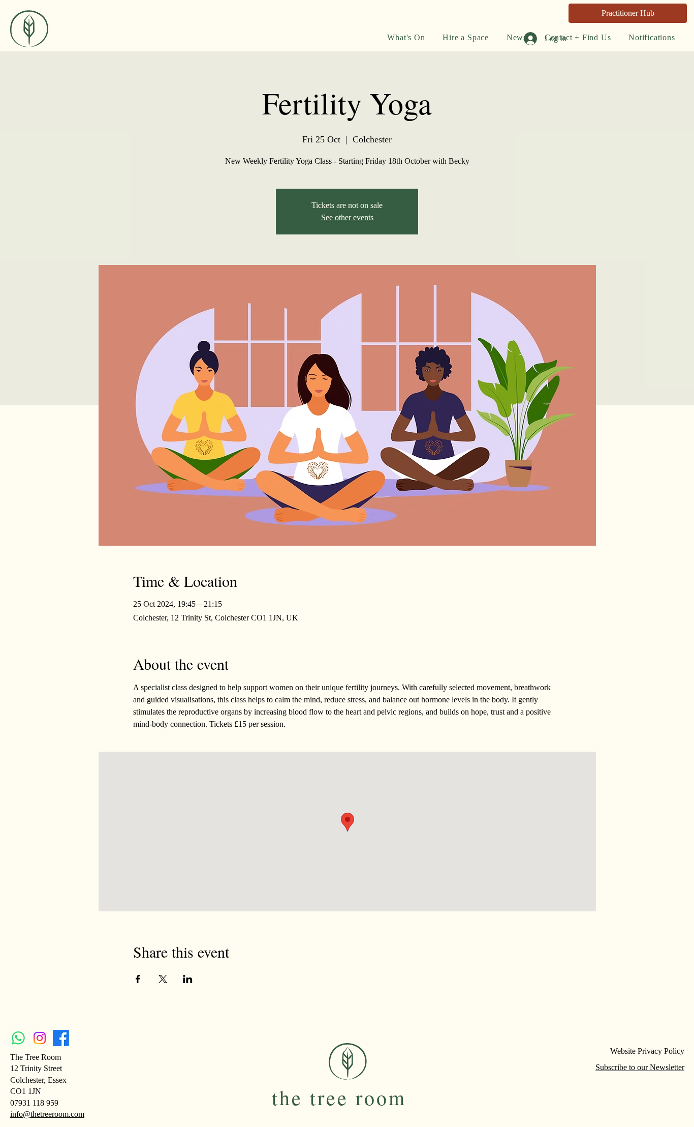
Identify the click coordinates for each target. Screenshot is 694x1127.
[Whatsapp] (18, 1038)
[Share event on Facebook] (138, 979)
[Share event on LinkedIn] (188, 979)
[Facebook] (61, 1038)
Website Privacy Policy (647, 1051)
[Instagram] (39, 1038)
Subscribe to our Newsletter (639, 1067)
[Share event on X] (163, 979)
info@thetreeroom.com (47, 1114)
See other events (347, 217)
